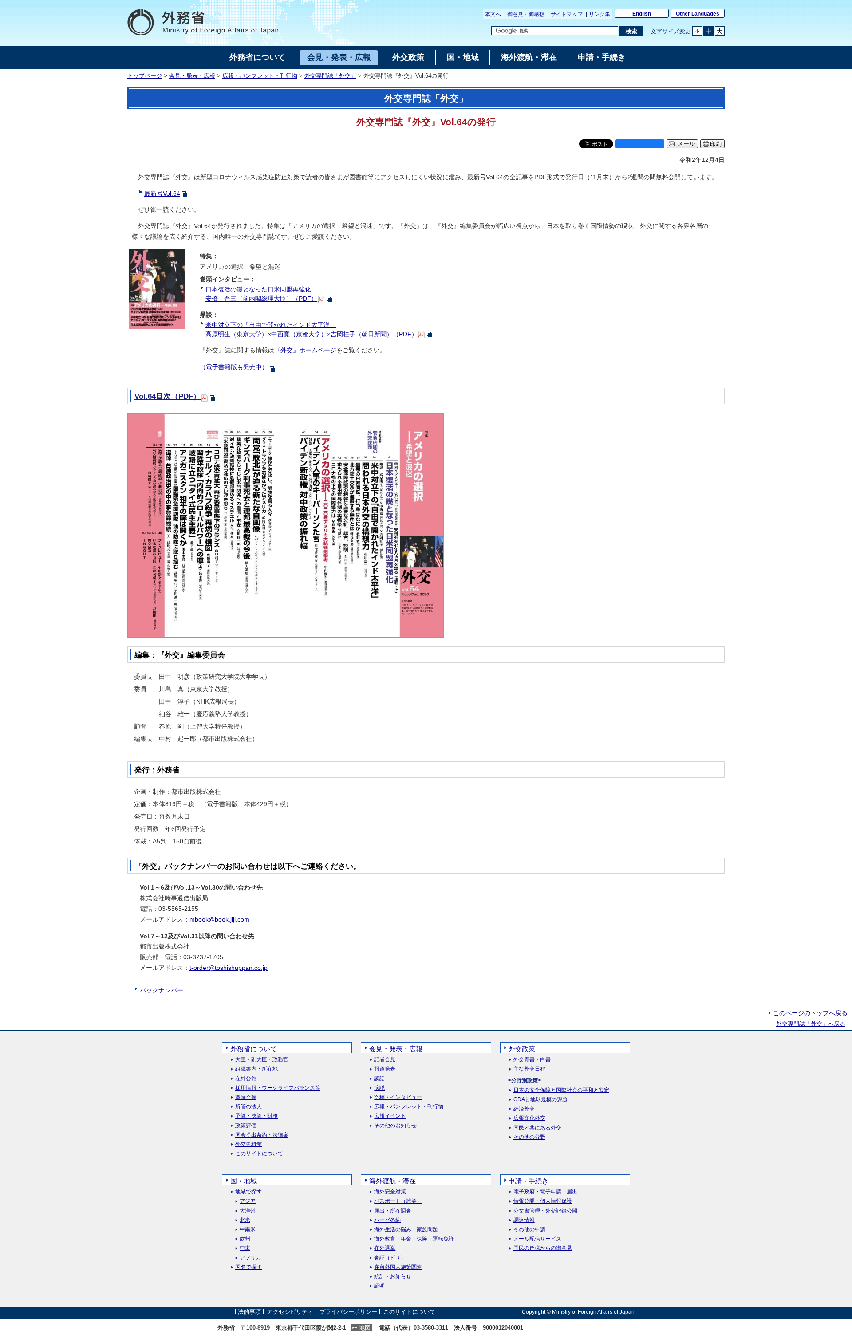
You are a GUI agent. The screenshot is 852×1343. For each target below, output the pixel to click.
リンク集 (599, 14)
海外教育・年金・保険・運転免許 (414, 1239)
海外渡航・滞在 (392, 1181)
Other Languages (697, 14)
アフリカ (250, 1258)
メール (686, 144)
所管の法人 (248, 1107)
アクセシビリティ (290, 1311)
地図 (365, 1327)
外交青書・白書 (532, 1060)
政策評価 (245, 1126)
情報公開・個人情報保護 (542, 1201)
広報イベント (390, 1116)
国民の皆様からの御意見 (542, 1248)
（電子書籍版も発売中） (234, 366)
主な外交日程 (529, 1069)
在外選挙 (384, 1248)
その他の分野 (529, 1137)
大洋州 (248, 1211)
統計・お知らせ (392, 1277)
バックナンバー (161, 990)
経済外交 (524, 1109)
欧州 (245, 1239)
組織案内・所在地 (256, 1069)
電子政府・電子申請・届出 (545, 1192)
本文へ (493, 14)
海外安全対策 (390, 1192)
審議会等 (245, 1097)
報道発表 (384, 1069)
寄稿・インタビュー (398, 1097)
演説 (379, 1088)
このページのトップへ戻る (810, 1013)
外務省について (253, 1048)
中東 (245, 1248)
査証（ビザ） (390, 1258)
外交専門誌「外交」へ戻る (810, 1024)
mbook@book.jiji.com (219, 919)
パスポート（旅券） (398, 1201)
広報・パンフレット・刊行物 (259, 76)
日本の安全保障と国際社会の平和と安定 (561, 1090)
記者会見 (384, 1060)
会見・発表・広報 (192, 76)
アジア (248, 1201)
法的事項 (249, 1311)
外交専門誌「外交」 (330, 76)
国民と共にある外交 (537, 1128)
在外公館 (245, 1079)
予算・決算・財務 (256, 1116)
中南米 (248, 1230)
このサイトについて (259, 1154)
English (641, 14)
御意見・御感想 (525, 14)
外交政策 (522, 1048)
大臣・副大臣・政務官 (261, 1060)
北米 (245, 1220)
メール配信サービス (537, 1239)
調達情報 (524, 1220)
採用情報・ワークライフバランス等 (277, 1088)
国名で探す (248, 1267)
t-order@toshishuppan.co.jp (228, 967)
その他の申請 (529, 1230)
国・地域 (243, 1181)
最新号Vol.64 (162, 193)
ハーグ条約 (387, 1220)
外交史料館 (248, 1144)
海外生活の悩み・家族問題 (406, 1230)
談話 (379, 1079)
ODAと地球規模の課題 (540, 1100)
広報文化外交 (529, 1118)
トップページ (144, 76)
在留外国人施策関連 (398, 1267)
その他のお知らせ (395, 1126)
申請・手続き (528, 1181)
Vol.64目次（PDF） (167, 396)
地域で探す (248, 1192)
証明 (379, 1286)
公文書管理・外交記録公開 (545, 1211)
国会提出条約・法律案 (261, 1135)
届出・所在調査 (392, 1211)
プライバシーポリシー (348, 1311)
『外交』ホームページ (305, 350)
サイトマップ (567, 14)
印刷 (716, 144)
